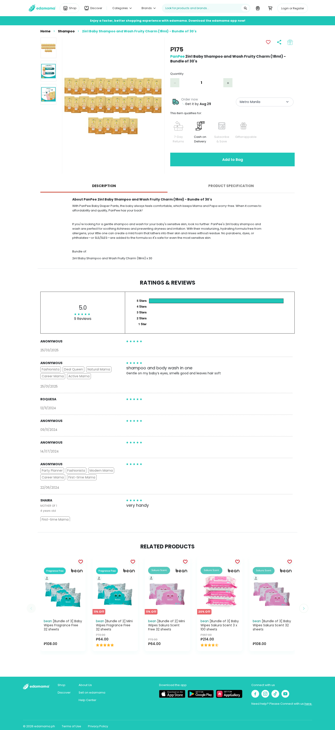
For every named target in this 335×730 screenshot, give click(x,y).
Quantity (176, 74)
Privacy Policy (98, 726)
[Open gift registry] (257, 8)
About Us (85, 685)
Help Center (87, 700)
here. (308, 704)
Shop (61, 685)
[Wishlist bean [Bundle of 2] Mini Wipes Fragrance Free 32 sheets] (133, 561)
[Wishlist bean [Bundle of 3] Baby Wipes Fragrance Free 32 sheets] (80, 561)
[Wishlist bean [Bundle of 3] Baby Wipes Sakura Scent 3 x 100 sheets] (237, 561)
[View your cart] (270, 8)
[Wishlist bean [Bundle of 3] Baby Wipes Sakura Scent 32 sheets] (289, 561)
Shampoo (66, 31)
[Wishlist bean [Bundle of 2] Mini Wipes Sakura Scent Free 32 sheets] (185, 561)
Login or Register (292, 8)
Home (45, 31)
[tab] (104, 186)
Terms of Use (71, 726)
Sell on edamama (92, 692)
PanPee (177, 56)
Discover (64, 692)
